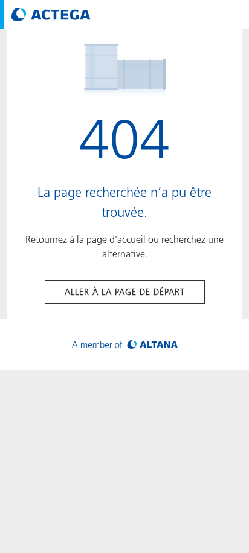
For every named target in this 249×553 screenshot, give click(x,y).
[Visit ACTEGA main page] (51, 14)
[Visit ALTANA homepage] (125, 344)
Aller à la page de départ (125, 291)
